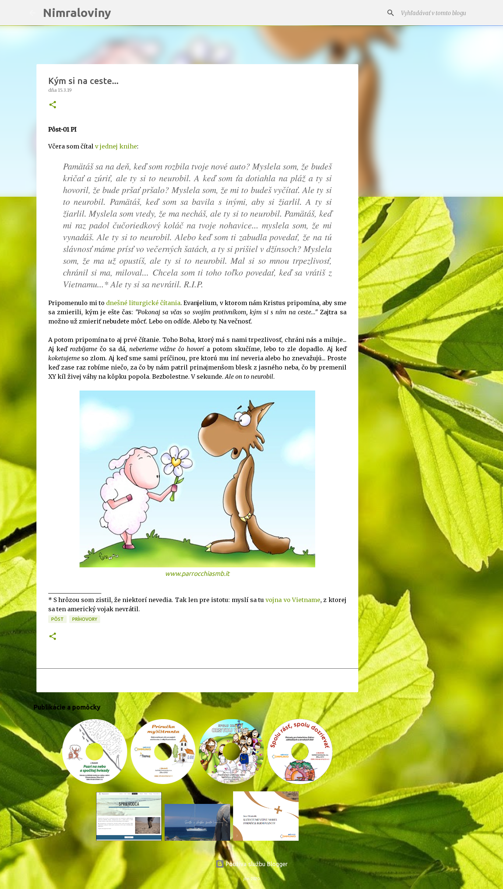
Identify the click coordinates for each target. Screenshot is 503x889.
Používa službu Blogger (256, 864)
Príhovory (84, 619)
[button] (52, 105)
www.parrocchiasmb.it (197, 573)
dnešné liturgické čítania (143, 303)
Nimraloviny (77, 12)
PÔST (57, 619)
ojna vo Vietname (294, 599)
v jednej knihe (116, 146)
